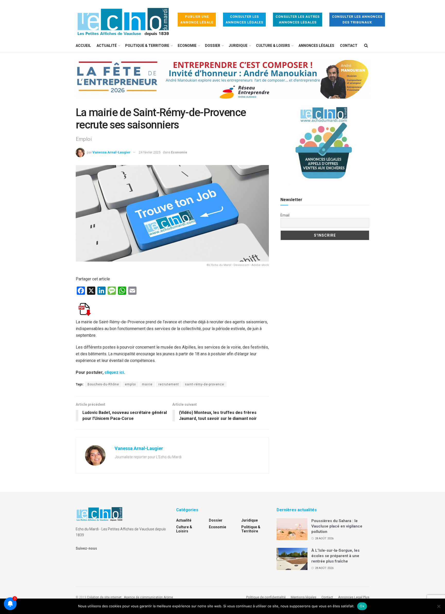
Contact (348, 46)
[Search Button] (366, 45)
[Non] (438, 606)
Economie (187, 46)
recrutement (168, 384)
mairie (147, 384)
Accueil (83, 46)
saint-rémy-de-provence (204, 384)
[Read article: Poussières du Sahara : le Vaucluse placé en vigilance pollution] (292, 529)
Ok (362, 606)
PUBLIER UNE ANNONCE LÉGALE (196, 19)
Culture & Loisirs (273, 46)
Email (284, 215)
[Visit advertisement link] (222, 83)
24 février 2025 (149, 152)
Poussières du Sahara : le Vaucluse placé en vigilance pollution (336, 526)
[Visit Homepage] (123, 20)
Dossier (212, 46)
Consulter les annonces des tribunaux (357, 19)
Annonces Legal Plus (353, 597)
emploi (130, 384)
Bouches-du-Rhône (103, 384)
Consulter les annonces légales (244, 19)
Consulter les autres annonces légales (298, 19)
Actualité (107, 46)
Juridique (238, 46)
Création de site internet (104, 597)
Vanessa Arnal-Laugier (111, 152)
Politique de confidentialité (266, 597)
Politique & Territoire (147, 46)
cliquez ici (114, 372)
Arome (168, 597)
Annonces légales (316, 46)
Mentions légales (303, 597)
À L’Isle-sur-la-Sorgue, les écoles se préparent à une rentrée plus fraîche (335, 556)
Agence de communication (143, 597)
